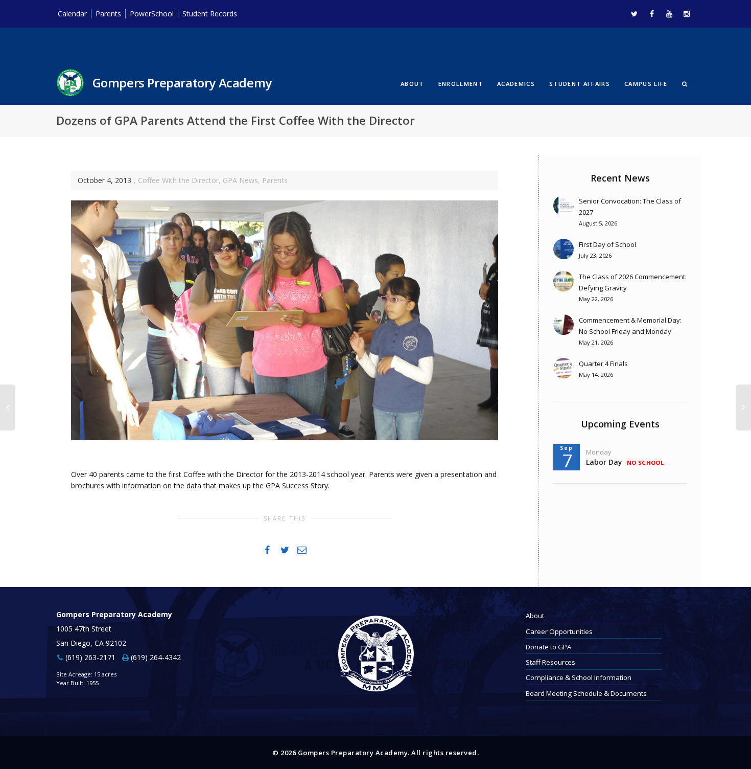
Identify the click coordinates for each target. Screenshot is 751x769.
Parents (108, 13)
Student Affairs (579, 83)
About (412, 83)
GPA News (240, 180)
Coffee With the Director (178, 180)
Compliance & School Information (578, 677)
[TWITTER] (634, 13)
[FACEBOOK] (651, 13)
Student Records (209, 13)
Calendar (72, 13)
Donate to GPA (548, 646)
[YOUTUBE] (669, 13)
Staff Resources (550, 662)
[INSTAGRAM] (686, 13)
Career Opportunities (559, 631)
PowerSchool (152, 13)
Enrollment (460, 83)
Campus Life (646, 83)
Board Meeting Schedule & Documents (586, 693)
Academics (516, 83)
